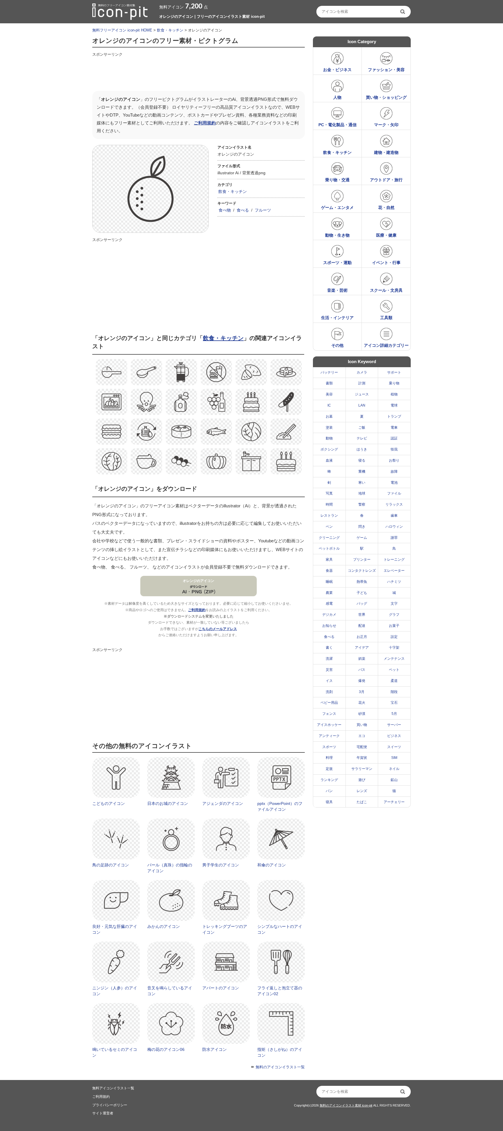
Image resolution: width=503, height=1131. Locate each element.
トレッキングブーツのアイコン (224, 929)
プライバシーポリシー (109, 1105)
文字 (394, 603)
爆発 (361, 681)
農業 (329, 593)
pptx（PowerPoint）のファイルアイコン (279, 806)
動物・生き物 (337, 235)
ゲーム (362, 538)
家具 (329, 559)
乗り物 (394, 383)
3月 (361, 692)
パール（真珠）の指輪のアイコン (169, 868)
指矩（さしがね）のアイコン (279, 1052)
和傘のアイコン (271, 865)
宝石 (394, 703)
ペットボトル (329, 548)
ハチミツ (394, 582)
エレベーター (394, 571)
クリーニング (329, 538)
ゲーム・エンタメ (337, 207)
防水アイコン (214, 1049)
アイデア (362, 647)
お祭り (394, 460)
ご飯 (361, 427)
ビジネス (394, 736)
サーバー (394, 725)
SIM (394, 758)
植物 (394, 394)
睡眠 (329, 582)
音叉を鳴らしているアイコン (169, 991)
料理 (329, 758)
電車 (394, 427)
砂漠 (361, 714)
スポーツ (329, 747)
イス (329, 681)
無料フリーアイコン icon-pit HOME (122, 30)
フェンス (329, 714)
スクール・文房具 (386, 290)
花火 (361, 703)
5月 (394, 714)
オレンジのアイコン (198, 581)
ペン (329, 527)
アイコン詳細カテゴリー (386, 345)
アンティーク (329, 736)
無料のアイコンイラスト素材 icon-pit (346, 1105)
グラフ (394, 615)
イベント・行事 (386, 262)
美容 (329, 394)
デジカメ (329, 615)
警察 (361, 504)
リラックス (394, 504)
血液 (329, 460)
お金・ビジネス (337, 69)
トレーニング (394, 559)
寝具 (329, 802)
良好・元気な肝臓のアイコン (114, 929)
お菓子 (394, 626)
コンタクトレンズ (362, 571)
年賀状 (362, 758)
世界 (361, 615)
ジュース (362, 394)
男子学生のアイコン (220, 865)
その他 (337, 345)
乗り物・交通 (337, 179)
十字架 (394, 647)
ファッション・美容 (386, 69)
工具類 (386, 317)
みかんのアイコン (163, 926)
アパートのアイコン (220, 988)
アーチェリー (394, 802)
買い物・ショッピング (386, 97)
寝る (361, 460)
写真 (329, 493)
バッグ (362, 603)
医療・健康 (386, 235)
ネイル (394, 769)
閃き (361, 527)
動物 (329, 438)
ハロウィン (394, 527)
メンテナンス (394, 659)
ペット (394, 670)
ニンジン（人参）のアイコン (114, 991)
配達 (361, 626)
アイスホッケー (329, 725)
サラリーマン (361, 769)
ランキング (329, 780)
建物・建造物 (386, 152)
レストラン (329, 515)
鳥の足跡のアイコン (110, 865)
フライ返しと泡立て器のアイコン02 (279, 991)
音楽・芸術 (337, 290)
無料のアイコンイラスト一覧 (280, 1067)
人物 (337, 97)
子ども (362, 593)
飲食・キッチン (170, 30)
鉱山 (394, 780)
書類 (329, 383)
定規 (329, 769)
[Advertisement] (198, 72)
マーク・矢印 (386, 124)
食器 (329, 571)
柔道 (394, 681)
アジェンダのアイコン (222, 803)
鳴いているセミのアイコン (114, 1052)
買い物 (362, 725)
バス (361, 670)
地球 (361, 493)
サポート (394, 372)
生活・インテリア (337, 317)
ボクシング (329, 449)
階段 (394, 692)
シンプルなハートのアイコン (279, 929)
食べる (243, 210)
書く (329, 647)
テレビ (362, 438)
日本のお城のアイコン (167, 803)
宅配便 (362, 747)
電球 (394, 405)
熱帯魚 (362, 582)
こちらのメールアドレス (218, 629)
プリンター (362, 559)
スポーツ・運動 (337, 262)
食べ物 (225, 210)
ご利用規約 (205, 122)
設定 (394, 637)
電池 (394, 483)
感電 (329, 603)
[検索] (403, 11)
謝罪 (394, 538)
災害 (329, 670)
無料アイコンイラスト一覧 (113, 1088)
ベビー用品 (329, 703)
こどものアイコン (108, 803)
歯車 (394, 515)
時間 (329, 504)
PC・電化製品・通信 (337, 124)
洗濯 (329, 659)
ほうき (362, 449)
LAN (361, 405)
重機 (361, 471)
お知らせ (329, 626)
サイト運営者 (102, 1113)
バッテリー (329, 372)
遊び (361, 780)
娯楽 (361, 659)
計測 (361, 383)
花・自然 (386, 207)
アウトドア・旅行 (386, 179)
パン (329, 791)
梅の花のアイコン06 (166, 1049)
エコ (361, 736)
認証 (394, 438)
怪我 (394, 449)
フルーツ (263, 210)
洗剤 (329, 692)
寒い (361, 483)
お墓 (329, 416)
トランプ (394, 416)
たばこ (362, 802)
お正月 (362, 637)
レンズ (362, 791)
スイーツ (394, 747)
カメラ (362, 372)
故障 (394, 471)
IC (329, 405)
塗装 (329, 427)
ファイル (394, 493)
